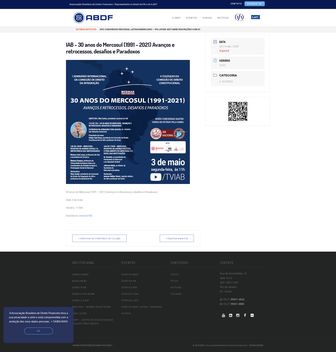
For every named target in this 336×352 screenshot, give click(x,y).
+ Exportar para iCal (177, 238)
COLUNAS (176, 294)
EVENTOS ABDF (130, 274)
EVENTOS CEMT (130, 294)
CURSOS (207, 17)
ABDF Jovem (79, 313)
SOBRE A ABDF (80, 274)
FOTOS (174, 281)
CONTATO (236, 3)
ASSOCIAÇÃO (79, 281)
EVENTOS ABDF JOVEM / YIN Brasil (141, 307)
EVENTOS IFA (128, 281)
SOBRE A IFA (79, 287)
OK (38, 331)
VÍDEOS (175, 274)
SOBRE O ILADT (80, 300)
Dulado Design (256, 345)
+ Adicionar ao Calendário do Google (99, 238)
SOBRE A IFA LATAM (83, 294)
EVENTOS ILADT (130, 300)
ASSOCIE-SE (254, 3)
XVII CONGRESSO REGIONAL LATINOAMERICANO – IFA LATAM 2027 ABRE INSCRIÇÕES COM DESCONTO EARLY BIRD (161, 29)
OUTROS (227, 81)
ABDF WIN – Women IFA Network (91, 307)
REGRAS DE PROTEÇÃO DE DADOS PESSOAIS (92, 345)
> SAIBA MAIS (59, 321)
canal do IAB (85, 215)
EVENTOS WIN (129, 287)
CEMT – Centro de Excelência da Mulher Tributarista (92, 322)
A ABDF (176, 17)
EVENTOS (191, 17)
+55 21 (233, 299)
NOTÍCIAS (223, 17)
